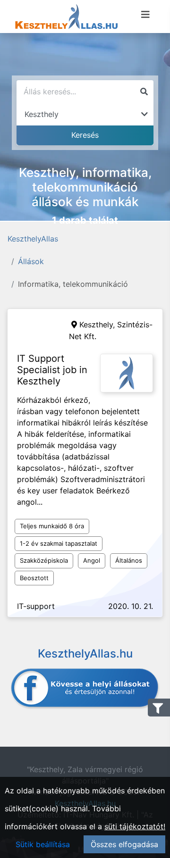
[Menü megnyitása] (145, 14)
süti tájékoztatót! (134, 826)
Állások (31, 261)
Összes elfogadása (124, 844)
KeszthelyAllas (33, 238)
